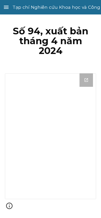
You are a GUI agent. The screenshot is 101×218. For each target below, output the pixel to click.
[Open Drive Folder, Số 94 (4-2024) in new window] (86, 80)
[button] (6, 7)
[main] (50, 41)
